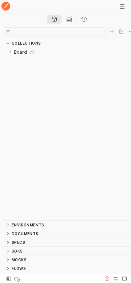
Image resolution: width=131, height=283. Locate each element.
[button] (107, 278)
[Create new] (112, 31)
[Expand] (10, 52)
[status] (17, 278)
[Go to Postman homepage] (5, 7)
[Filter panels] (8, 31)
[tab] (54, 19)
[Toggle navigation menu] (122, 6)
